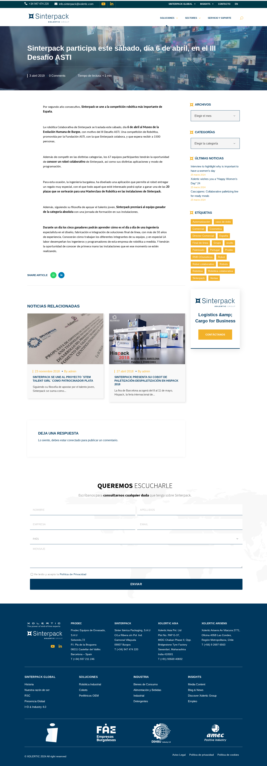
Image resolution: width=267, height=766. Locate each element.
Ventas (214, 278)
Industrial (139, 695)
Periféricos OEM (89, 695)
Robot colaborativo (203, 264)
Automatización (201, 221)
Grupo (217, 242)
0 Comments (57, 75)
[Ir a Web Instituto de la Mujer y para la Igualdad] (52, 732)
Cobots (83, 689)
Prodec (229, 249)
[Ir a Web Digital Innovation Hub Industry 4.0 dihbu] (160, 733)
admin (72, 371)
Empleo (192, 701)
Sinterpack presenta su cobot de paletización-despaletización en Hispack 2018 (146, 380)
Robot (221, 257)
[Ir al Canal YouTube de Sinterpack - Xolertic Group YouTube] (104, 4)
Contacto (224, 4)
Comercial (198, 228)
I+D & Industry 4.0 (35, 706)
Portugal (215, 249)
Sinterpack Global (180, 4)
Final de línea (200, 242)
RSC (27, 695)
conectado (74, 440)
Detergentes (141, 701)
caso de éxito (223, 221)
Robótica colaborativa (220, 271)
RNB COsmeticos (203, 257)
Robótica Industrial (90, 684)
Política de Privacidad (73, 574)
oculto (229, 242)
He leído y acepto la (60, 574)
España (223, 235)
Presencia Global (35, 701)
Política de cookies (228, 754)
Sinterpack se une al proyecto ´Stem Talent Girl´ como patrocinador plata (63, 378)
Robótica (198, 271)
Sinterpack (199, 278)
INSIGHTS (205, 4)
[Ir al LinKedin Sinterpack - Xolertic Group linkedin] (112, 4)
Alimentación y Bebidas (147, 689)
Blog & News (195, 689)
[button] (37, 4)
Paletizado (199, 249)
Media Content (196, 684)
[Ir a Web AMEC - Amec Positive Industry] (215, 733)
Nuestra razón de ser (37, 689)
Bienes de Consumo (146, 684)
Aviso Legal (179, 754)
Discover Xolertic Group (202, 695)
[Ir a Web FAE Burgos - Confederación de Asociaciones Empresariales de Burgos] (106, 733)
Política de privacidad (201, 754)
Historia (29, 684)
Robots (224, 264)
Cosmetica (216, 228)
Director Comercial (203, 235)
